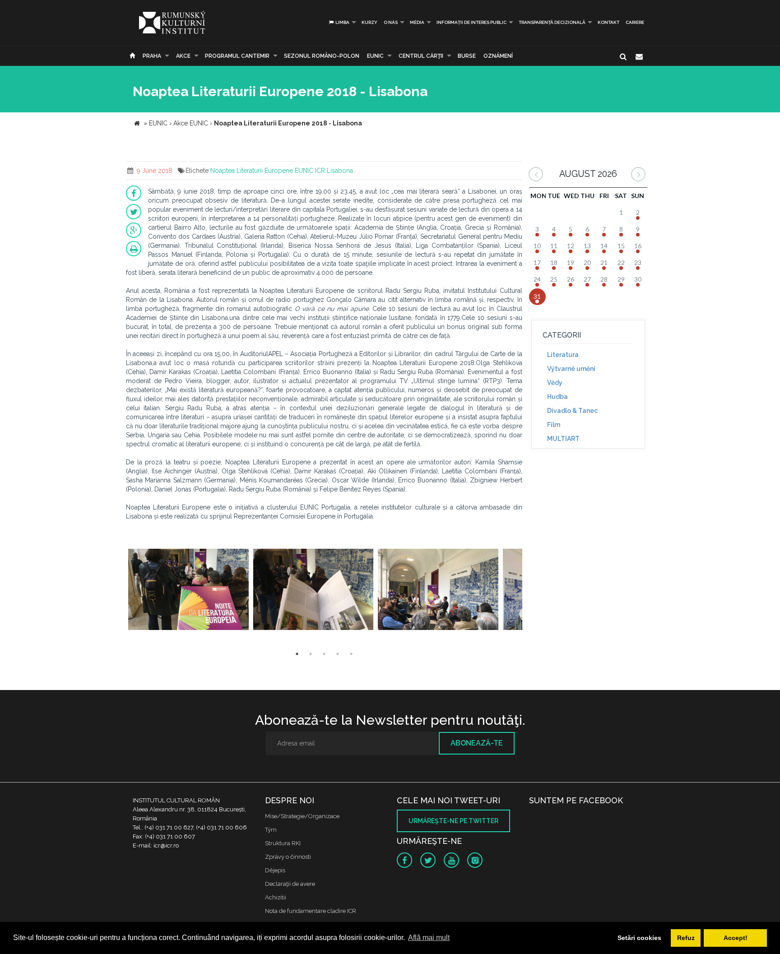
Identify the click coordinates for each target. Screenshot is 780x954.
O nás (391, 22)
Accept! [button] (736, 937)
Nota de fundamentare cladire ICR (310, 911)
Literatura (563, 354)
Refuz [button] (686, 937)
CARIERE (635, 22)
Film (553, 424)
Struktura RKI (283, 843)
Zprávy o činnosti (288, 856)
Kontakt (608, 22)
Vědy (554, 382)
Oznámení (498, 56)
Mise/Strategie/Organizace (302, 816)
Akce (183, 56)
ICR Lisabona (334, 170)
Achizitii (275, 897)
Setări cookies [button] (639, 937)
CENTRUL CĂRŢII (421, 56)
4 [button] (337, 653)
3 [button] (324, 653)
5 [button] (351, 653)
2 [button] (310, 653)
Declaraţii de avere (290, 883)
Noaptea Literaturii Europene (251, 170)
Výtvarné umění (571, 368)
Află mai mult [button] (429, 937)
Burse (467, 56)
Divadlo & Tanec (572, 410)
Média (417, 22)
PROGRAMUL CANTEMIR (237, 56)
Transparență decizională (552, 22)
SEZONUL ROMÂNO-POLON (321, 56)
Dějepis (275, 870)
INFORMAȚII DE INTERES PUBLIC (471, 22)
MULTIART (563, 438)
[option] (188, 590)
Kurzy (369, 22)
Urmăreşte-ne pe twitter (453, 820)
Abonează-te (476, 743)
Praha (152, 56)
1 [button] (297, 653)
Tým (271, 829)
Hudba (557, 396)
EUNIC (375, 56)
